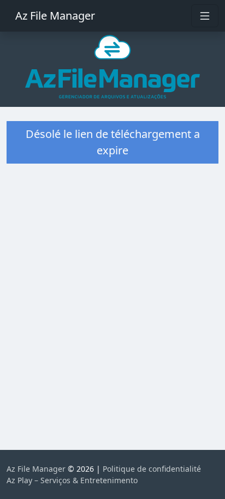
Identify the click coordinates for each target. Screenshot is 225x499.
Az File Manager (55, 15)
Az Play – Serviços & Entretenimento (72, 480)
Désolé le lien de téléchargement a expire (113, 142)
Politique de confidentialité (152, 469)
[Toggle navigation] (204, 15)
